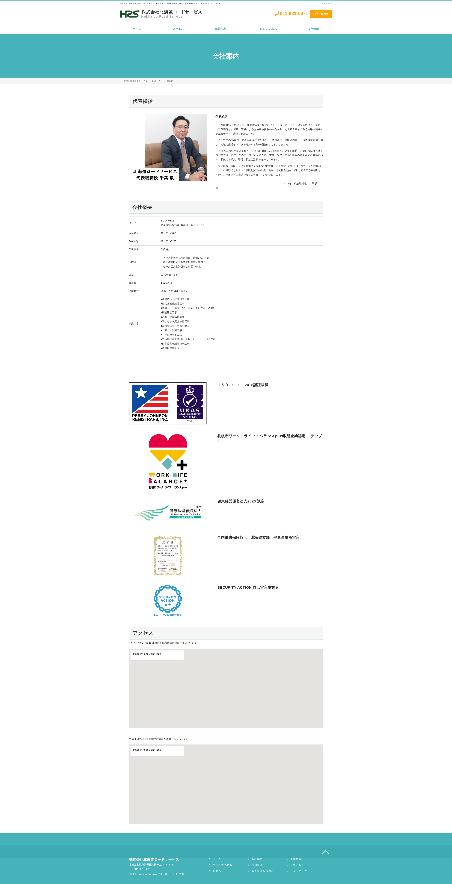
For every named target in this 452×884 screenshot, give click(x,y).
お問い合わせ (320, 13)
